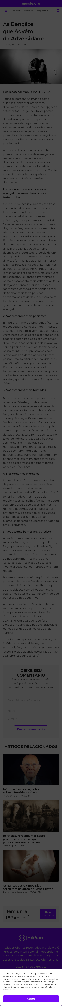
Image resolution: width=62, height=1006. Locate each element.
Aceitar (31, 998)
